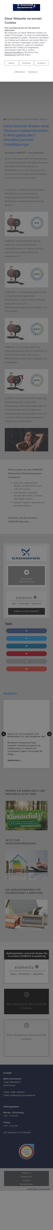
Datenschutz (19, 71)
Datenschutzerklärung (14, 52)
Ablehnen (11, 63)
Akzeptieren (41, 63)
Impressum (33, 71)
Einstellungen (26, 63)
